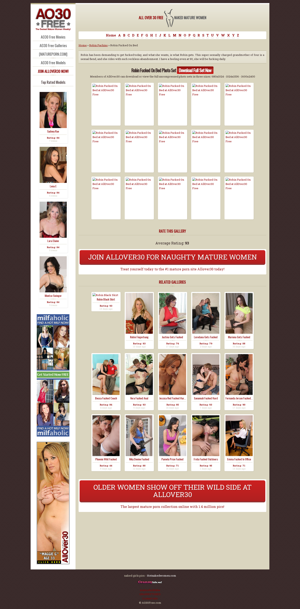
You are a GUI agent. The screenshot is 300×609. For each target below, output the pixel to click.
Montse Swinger (53, 296)
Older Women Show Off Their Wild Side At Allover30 (172, 490)
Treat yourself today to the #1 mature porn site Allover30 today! (172, 269)
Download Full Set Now (195, 70)
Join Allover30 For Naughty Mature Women (172, 256)
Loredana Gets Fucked (206, 337)
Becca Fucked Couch (106, 398)
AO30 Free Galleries (53, 45)
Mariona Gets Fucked (239, 337)
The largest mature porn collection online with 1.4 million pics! (172, 506)
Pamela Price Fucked (172, 459)
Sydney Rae (53, 131)
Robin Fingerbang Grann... (139, 337)
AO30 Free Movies (53, 37)
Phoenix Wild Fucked (106, 459)
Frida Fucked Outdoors (206, 459)
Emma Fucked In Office (239, 459)
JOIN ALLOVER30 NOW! (53, 71)
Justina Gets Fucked (172, 337)
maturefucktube (150, 590)
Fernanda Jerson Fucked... (239, 398)
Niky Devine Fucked (139, 459)
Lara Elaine (53, 241)
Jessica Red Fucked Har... (172, 398)
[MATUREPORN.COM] (53, 54)
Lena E (53, 186)
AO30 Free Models (53, 62)
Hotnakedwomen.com (161, 575)
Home (111, 35)
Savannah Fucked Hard (206, 398)
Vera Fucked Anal (139, 398)
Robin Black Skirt (106, 299)
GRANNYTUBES (150, 594)
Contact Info (150, 598)
